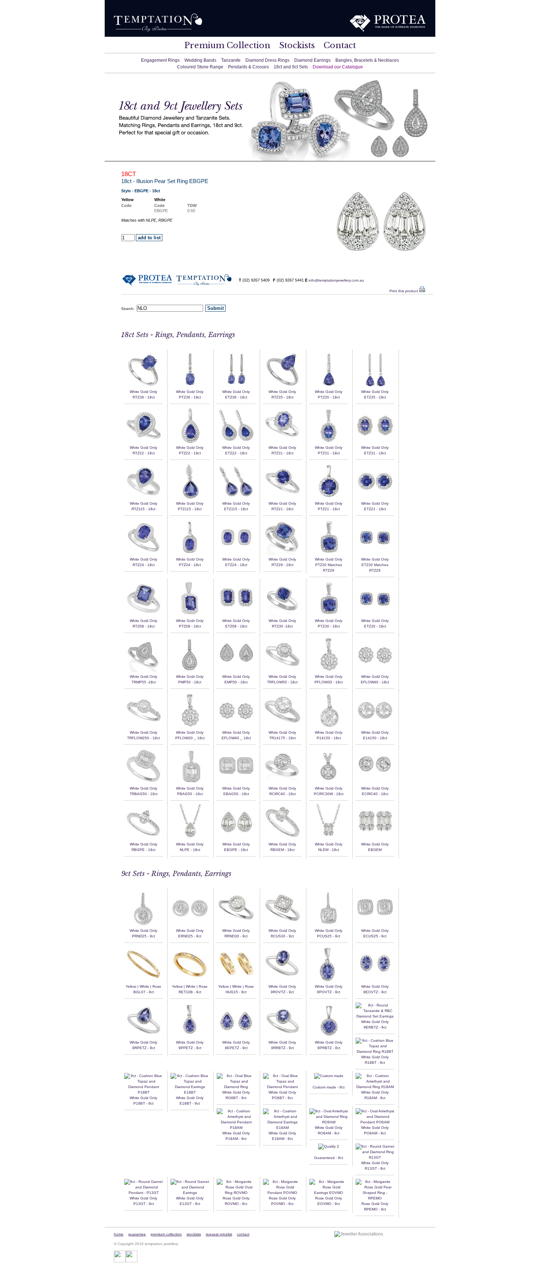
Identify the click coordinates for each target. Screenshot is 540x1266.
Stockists (297, 45)
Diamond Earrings (312, 60)
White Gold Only (143, 392)
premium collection (166, 1234)
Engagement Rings (160, 60)
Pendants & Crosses (248, 66)
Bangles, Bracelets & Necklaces (367, 60)
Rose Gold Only (236, 1198)
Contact (340, 45)
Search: (129, 309)
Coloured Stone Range (200, 66)
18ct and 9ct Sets (291, 66)
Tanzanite (231, 60)
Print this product (404, 291)
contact (243, 1234)
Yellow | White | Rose (143, 986)
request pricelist (219, 1234)
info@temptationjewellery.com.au (336, 280)
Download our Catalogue (338, 66)
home (118, 1234)
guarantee (137, 1234)
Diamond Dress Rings (267, 60)
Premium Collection (227, 45)
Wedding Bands (200, 60)
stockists (194, 1234)
